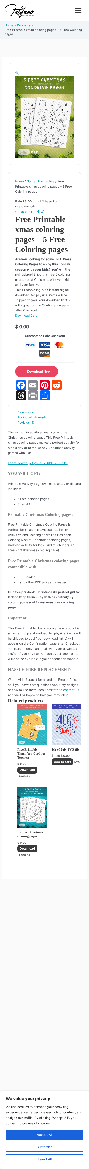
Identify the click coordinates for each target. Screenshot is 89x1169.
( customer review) (29, 211)
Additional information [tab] (33, 417)
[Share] (45, 395)
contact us (71, 690)
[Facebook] (21, 385)
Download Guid (26, 315)
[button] (17, 73)
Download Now (39, 371)
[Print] (33, 395)
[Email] (33, 385)
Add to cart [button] (62, 762)
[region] (44, 1130)
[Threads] (21, 395)
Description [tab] (25, 412)
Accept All (44, 1134)
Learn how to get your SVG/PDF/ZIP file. (38, 463)
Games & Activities (40, 181)
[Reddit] (57, 385)
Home (19, 181)
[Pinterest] (45, 385)
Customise (44, 1147)
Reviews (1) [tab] (25, 422)
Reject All (45, 1159)
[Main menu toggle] (78, 10)
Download (27, 770)
